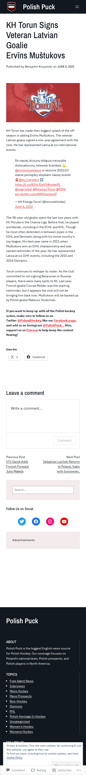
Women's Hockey (22, 726)
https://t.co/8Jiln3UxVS (31, 185)
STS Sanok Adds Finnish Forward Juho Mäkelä (17, 466)
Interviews (17, 686)
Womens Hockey (21, 731)
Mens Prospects (21, 696)
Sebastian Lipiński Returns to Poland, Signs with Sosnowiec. (61, 466)
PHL (12, 711)
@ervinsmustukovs (28, 170)
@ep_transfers (29, 180)
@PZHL (61, 189)
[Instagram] (50, 521)
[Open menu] (77, 6)
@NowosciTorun (44, 189)
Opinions (16, 706)
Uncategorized (20, 721)
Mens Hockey (19, 691)
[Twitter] (22, 521)
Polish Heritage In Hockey (28, 716)
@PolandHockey (29, 320)
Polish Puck (39, 6)
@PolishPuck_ (53, 325)
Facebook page (65, 320)
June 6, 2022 (24, 207)
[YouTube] (64, 521)
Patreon (32, 330)
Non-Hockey (18, 701)
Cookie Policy (14, 757)
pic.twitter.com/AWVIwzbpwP (36, 194)
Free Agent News (22, 681)
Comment (64, 440)
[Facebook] (36, 521)
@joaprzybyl (23, 189)
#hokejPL (53, 185)
